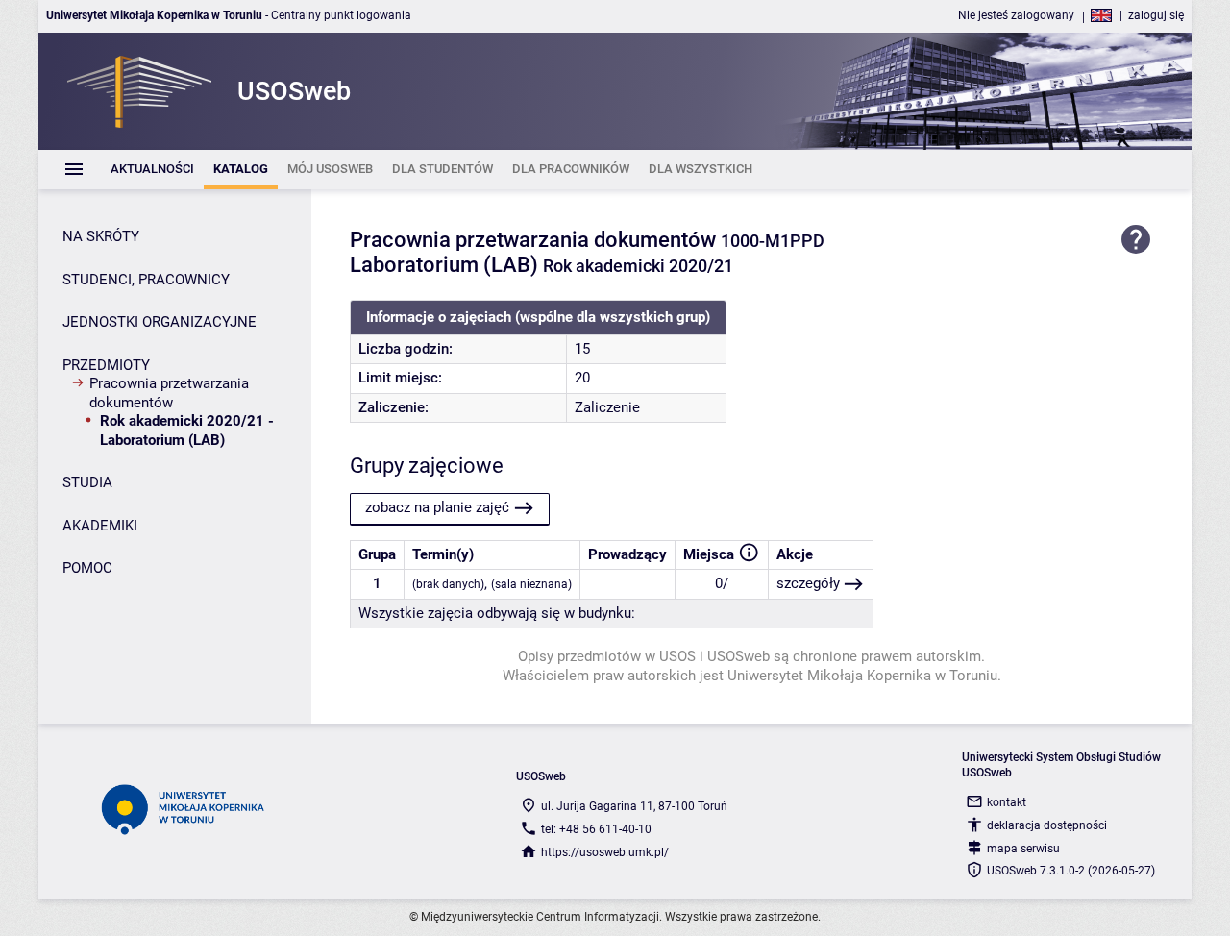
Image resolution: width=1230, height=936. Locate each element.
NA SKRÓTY (100, 236)
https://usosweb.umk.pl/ (605, 852)
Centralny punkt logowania (341, 15)
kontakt (1006, 802)
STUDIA (87, 482)
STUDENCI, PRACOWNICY (146, 279)
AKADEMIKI (99, 525)
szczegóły (808, 583)
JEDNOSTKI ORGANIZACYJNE (159, 322)
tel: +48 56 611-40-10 (596, 829)
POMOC (87, 568)
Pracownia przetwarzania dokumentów (169, 393)
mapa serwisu (1023, 848)
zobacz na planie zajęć (437, 507)
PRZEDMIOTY (106, 365)
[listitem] (152, 169)
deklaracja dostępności (1047, 825)
